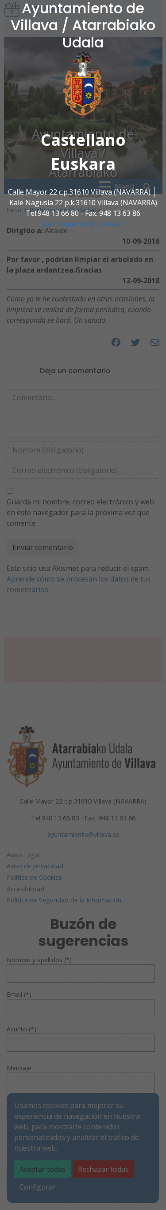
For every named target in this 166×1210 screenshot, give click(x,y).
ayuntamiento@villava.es (83, 224)
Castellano (83, 140)
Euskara (83, 164)
